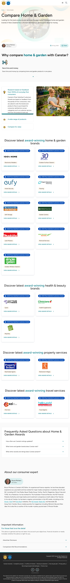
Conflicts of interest (30, 563)
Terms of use (44, 566)
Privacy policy (62, 563)
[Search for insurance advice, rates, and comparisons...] (66, 3)
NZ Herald (34, 502)
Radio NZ (42, 502)
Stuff (11, 502)
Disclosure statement (42, 563)
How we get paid (53, 563)
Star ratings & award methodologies (31, 566)
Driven (6, 502)
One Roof (19, 502)
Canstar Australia (8, 563)
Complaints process (19, 563)
